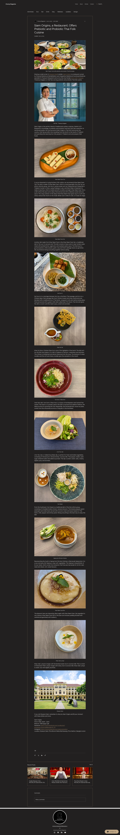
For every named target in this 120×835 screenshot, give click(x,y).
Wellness (60, 11)
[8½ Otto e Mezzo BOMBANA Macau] (37, 773)
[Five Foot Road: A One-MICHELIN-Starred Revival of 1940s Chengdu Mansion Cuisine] (82, 773)
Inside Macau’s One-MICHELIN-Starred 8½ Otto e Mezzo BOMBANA (37, 781)
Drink (47, 11)
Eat (42, 11)
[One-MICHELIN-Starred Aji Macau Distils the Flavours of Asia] (60, 773)
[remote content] (60, 739)
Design (76, 11)
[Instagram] (54, 832)
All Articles (30, 11)
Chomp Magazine (11, 4)
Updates (68, 11)
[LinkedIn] (61, 832)
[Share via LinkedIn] (41, 755)
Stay (53, 11)
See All (91, 764)
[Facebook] (58, 832)
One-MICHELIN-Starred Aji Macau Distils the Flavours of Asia (59, 781)
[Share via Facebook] (35, 755)
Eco (37, 11)
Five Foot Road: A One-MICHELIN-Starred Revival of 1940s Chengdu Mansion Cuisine (82, 781)
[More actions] (85, 21)
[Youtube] (65, 832)
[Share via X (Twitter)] (38, 755)
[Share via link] (45, 755)
